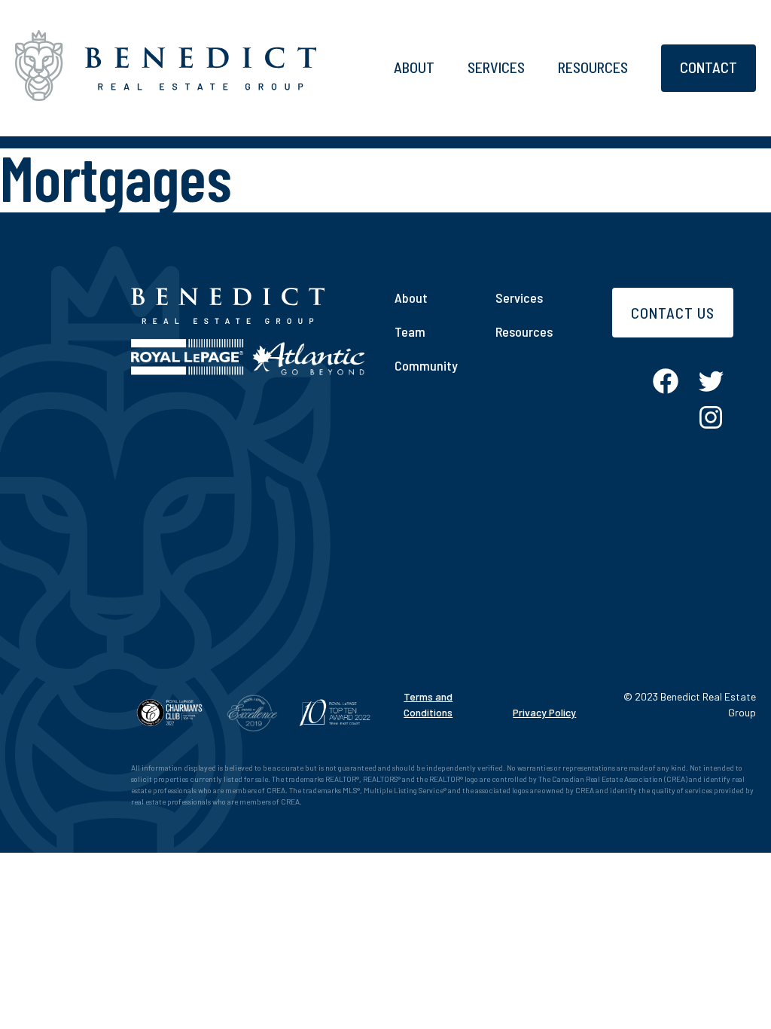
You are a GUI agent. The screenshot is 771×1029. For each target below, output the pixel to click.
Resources (593, 67)
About (414, 67)
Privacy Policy (544, 712)
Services (496, 67)
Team (410, 331)
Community (426, 365)
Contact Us (673, 313)
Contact (708, 67)
